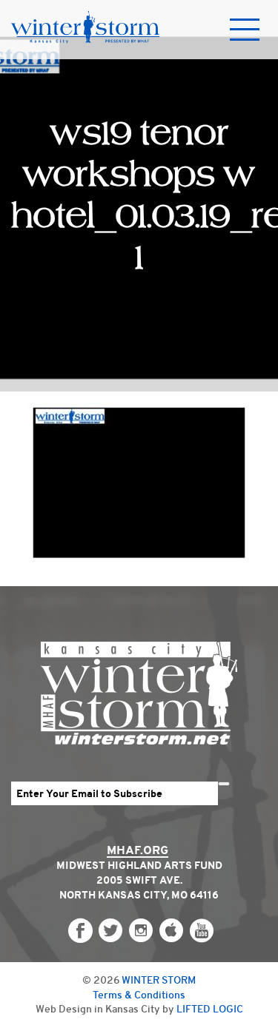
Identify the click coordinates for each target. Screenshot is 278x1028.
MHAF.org (137, 850)
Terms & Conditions (139, 994)
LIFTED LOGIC (209, 1008)
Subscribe (224, 784)
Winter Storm (159, 980)
